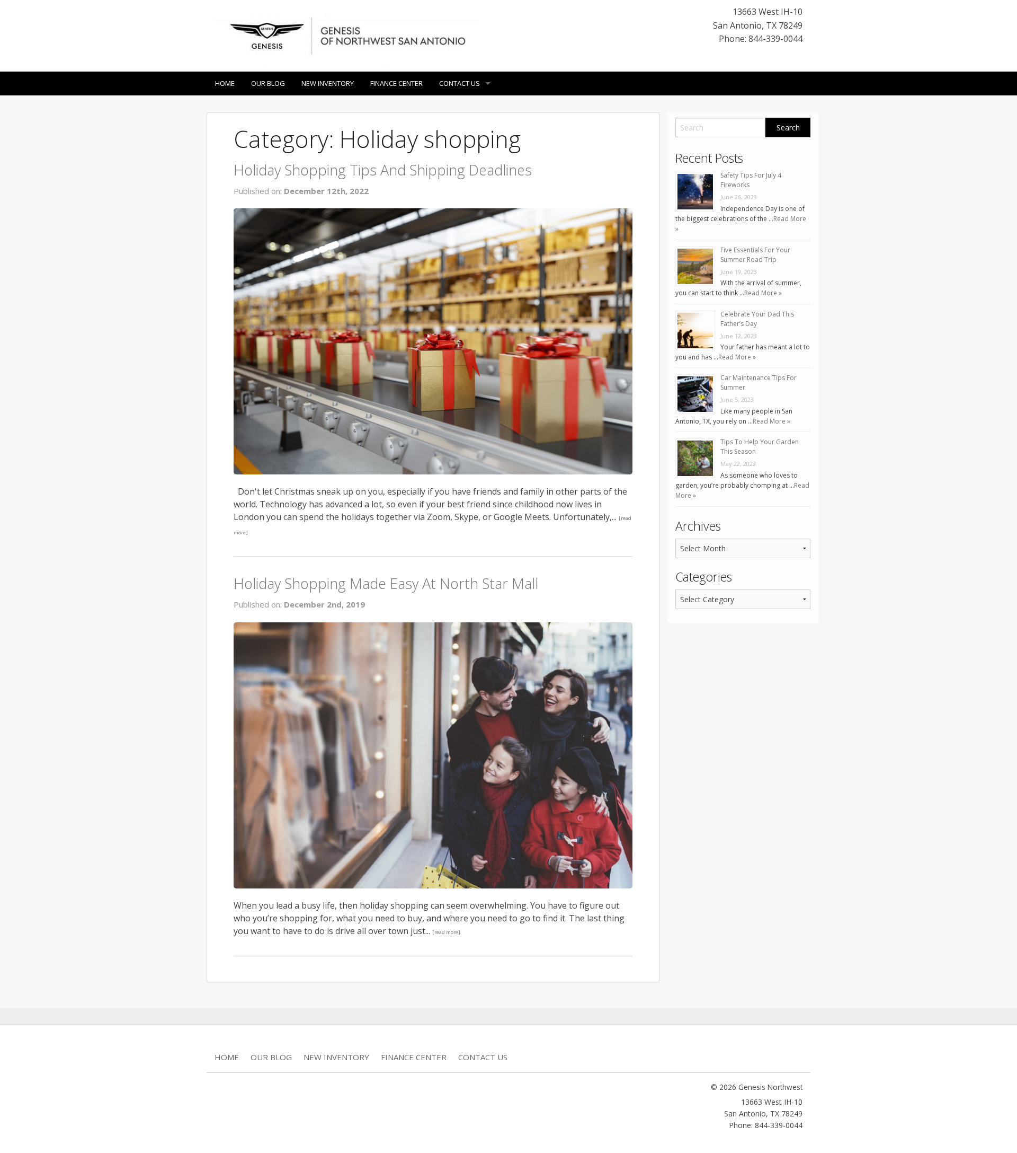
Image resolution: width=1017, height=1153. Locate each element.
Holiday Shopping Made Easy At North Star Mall (386, 583)
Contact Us (459, 83)
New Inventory (327, 83)
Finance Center (396, 83)
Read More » (763, 292)
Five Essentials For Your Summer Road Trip (755, 254)
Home (225, 83)
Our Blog (268, 83)
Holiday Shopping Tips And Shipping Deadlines (383, 170)
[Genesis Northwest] (347, 35)
